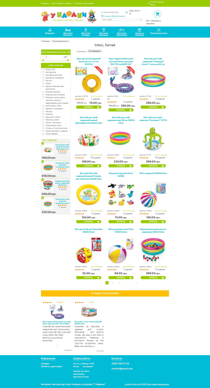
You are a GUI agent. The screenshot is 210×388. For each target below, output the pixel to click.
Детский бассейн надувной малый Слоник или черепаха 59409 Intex (89, 176)
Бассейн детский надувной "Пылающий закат (62, 165)
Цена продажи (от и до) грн (55, 52)
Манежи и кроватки (54, 108)
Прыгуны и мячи (53, 117)
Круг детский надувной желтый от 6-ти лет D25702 (89, 61)
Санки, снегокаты (53, 122)
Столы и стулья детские (56, 128)
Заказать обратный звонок (114, 16)
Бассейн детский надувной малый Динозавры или (62, 147)
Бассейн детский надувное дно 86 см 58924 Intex (121, 120)
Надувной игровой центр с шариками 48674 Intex (62, 183)
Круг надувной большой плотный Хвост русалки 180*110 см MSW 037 (121, 61)
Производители (60, 41)
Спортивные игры (53, 125)
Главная (45, 41)
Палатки (49, 114)
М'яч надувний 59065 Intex (153, 173)
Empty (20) (50, 69)
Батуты (49, 80)
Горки (48, 83)
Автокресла (51, 72)
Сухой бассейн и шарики (57, 131)
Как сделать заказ (61, 3)
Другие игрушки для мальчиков (55, 87)
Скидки (45, 3)
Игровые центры (53, 92)
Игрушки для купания (55, 95)
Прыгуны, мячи (52, 120)
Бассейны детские (54, 75)
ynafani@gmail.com (122, 368)
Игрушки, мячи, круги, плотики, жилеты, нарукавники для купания (57, 100)
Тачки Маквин (52, 134)
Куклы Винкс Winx (53, 106)
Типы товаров (55, 65)
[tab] (50, 32)
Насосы (49, 111)
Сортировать (82, 51)
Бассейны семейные (55, 78)
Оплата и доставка (84, 3)
